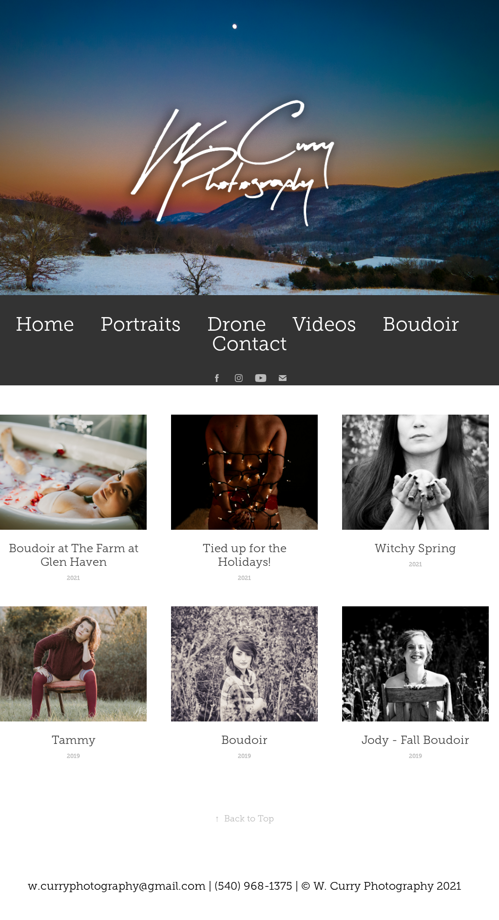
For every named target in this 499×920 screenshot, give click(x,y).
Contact (249, 344)
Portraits (140, 324)
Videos (324, 324)
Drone (236, 324)
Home (45, 324)
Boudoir (421, 324)
